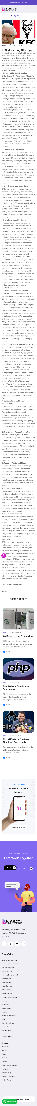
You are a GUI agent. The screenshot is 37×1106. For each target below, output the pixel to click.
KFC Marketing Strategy (17, 50)
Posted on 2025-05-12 (15, 632)
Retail (3, 1019)
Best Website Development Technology (16, 687)
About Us (5, 1043)
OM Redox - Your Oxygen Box (18, 636)
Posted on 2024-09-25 (15, 682)
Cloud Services (7, 986)
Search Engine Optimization (11, 964)
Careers (4, 1061)
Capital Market (7, 1008)
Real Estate (5, 1027)
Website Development (9, 960)
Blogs (4, 45)
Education (5, 1012)
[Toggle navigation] (32, 9)
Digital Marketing (7, 971)
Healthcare (5, 1004)
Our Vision (5, 1047)
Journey (4, 1050)
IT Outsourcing (7, 993)
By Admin (9, 652)
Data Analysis (6, 979)
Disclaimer (5, 1069)
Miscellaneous (6, 1030)
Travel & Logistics (8, 1023)
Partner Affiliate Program (10, 1065)
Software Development (10, 975)
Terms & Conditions (8, 1076)
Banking (4, 1001)
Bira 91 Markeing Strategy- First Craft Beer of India (16, 740)
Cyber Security (7, 990)
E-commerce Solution (9, 997)
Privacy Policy (6, 1072)
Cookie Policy (6, 1080)
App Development (8, 967)
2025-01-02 (22, 45)
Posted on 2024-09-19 (15, 735)
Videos (4, 1054)
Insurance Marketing (9, 1016)
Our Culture (5, 1058)
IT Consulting (6, 982)
